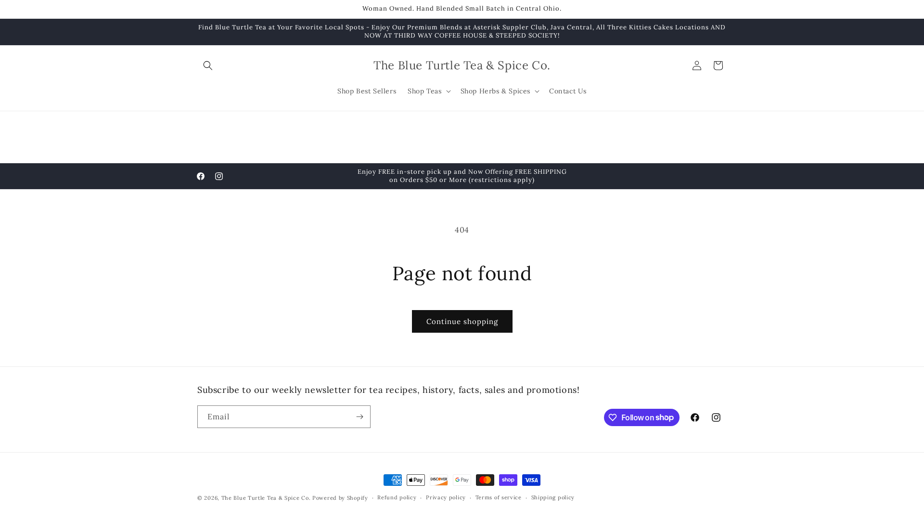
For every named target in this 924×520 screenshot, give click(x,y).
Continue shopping (462, 321)
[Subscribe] (359, 416)
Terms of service (498, 497)
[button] (207, 65)
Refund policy (396, 497)
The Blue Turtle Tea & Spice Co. (266, 497)
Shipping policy (553, 497)
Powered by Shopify (340, 497)
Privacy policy (446, 497)
